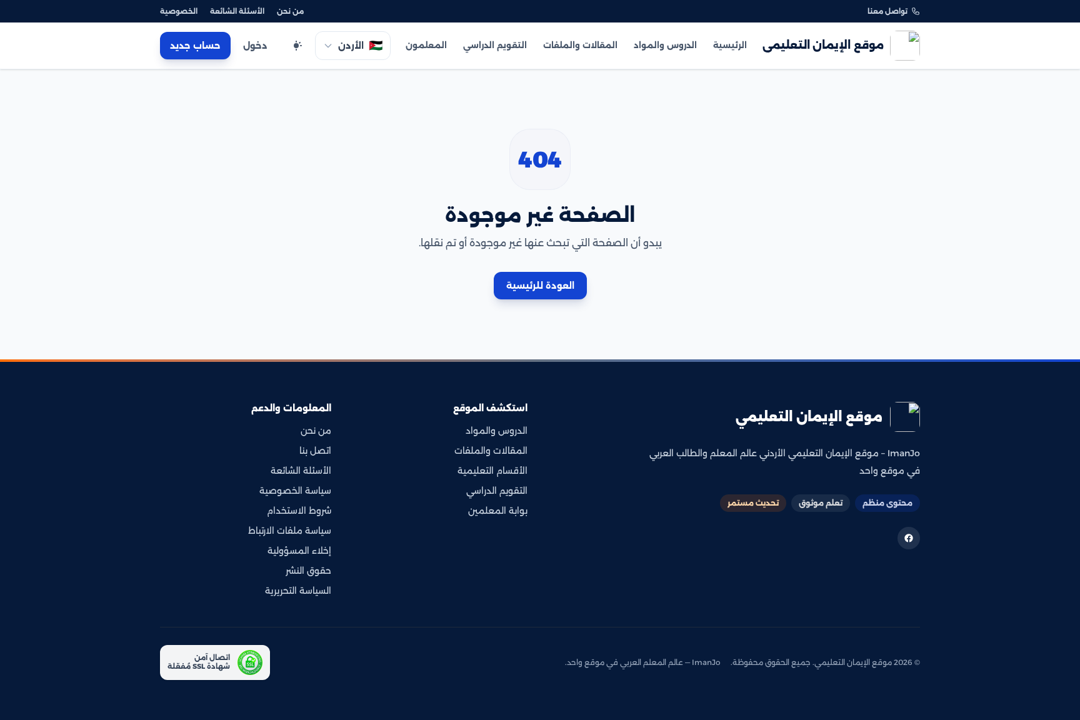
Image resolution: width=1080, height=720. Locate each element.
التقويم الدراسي (495, 45)
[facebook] (909, 538)
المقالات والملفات (580, 45)
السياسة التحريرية (298, 590)
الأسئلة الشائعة (237, 11)
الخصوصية (179, 11)
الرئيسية (730, 45)
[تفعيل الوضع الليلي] (296, 45)
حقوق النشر (308, 570)
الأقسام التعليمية (493, 470)
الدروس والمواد (665, 45)
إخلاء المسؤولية (299, 550)
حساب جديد (195, 45)
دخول (255, 45)
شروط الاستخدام (299, 510)
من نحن (290, 11)
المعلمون (426, 45)
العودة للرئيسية (540, 285)
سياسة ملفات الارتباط (289, 530)
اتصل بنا (315, 450)
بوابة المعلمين (498, 510)
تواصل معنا (888, 11)
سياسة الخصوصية (295, 490)
